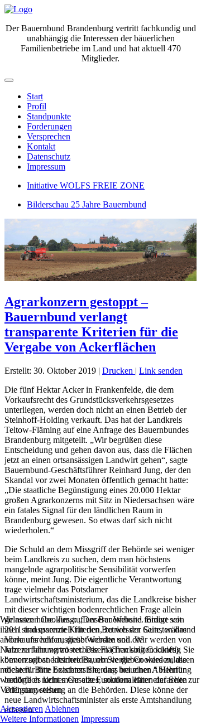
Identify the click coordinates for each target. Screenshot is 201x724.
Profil (36, 106)
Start (35, 96)
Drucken (118, 370)
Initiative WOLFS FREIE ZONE (86, 185)
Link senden (161, 370)
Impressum (46, 166)
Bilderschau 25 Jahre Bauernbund (86, 204)
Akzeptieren (21, 708)
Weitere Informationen (39, 718)
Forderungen (49, 126)
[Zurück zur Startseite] (18, 9)
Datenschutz (48, 156)
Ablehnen (62, 708)
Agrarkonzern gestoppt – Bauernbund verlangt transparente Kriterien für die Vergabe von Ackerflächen (91, 324)
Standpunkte (49, 116)
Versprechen (48, 136)
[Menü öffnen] (8, 80)
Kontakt (41, 146)
